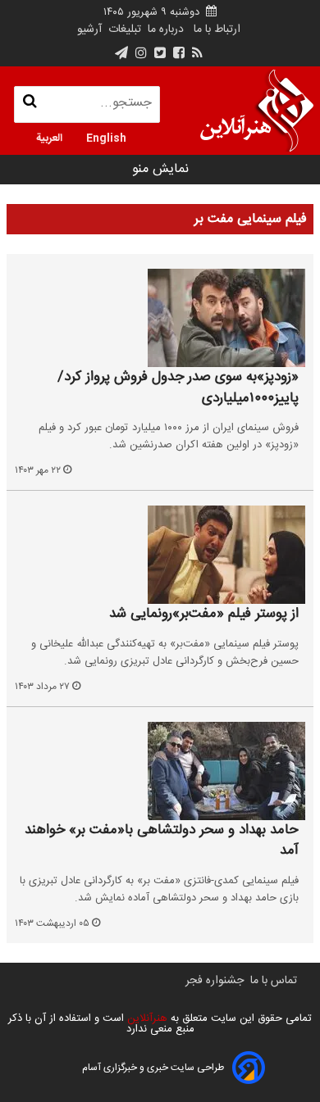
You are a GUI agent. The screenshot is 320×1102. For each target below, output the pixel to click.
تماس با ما (273, 981)
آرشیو (89, 29)
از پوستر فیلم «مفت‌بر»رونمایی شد (204, 614)
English (106, 136)
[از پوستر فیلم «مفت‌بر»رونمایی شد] (160, 555)
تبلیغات (123, 29)
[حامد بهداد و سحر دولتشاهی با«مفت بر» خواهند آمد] (160, 771)
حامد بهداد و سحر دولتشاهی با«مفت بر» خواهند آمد (162, 841)
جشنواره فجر (214, 981)
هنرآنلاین (145, 1018)
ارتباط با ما (217, 29)
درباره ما (165, 29)
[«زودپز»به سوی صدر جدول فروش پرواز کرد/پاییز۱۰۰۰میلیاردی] (160, 318)
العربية (49, 136)
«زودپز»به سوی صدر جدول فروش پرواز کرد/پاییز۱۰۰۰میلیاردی (178, 388)
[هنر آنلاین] (256, 111)
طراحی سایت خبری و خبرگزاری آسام (153, 1068)
